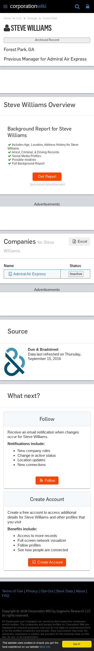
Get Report (47, 176)
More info (45, 646)
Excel (82, 241)
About (80, 591)
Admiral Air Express (29, 274)
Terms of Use (12, 591)
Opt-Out (47, 591)
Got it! (76, 644)
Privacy (32, 591)
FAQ (5, 596)
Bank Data (64, 591)
